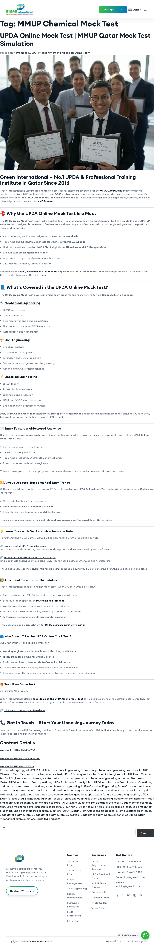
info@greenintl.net (135, 877)
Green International (40, 941)
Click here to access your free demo (24, 710)
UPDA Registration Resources (98, 865)
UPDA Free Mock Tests (101, 876)
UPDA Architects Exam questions (30, 782)
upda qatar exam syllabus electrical (57, 815)
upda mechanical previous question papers (34, 806)
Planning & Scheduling (73, 904)
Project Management (75, 881)
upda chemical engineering (62, 786)
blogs (15, 770)
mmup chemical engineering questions (113, 770)
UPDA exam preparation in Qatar (65, 624)
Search (4, 827)
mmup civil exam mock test (44, 774)
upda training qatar (49, 819)
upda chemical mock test (32, 790)
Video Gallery (99, 908)
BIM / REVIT (74, 920)
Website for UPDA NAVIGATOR (17, 750)
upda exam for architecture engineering (113, 794)
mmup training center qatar (42, 778)
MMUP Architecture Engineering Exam (63, 770)
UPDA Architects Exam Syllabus (72, 782)
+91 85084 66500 (132, 866)
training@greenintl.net (129, 886)
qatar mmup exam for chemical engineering (89, 778)
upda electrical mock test (36, 794)
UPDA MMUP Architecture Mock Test (86, 806)
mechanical (33, 271)
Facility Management (75, 895)
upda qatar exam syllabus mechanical (105, 815)
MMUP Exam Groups (98, 885)
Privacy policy (140, 941)
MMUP (33, 770)
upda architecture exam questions (22, 786)
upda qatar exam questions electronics (126, 810)
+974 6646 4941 (134, 861)
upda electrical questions (70, 794)
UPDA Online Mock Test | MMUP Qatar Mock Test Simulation (75, 39)
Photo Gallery (99, 902)
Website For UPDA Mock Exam (17, 766)
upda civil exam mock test (125, 790)
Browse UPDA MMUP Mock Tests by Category (30, 557)
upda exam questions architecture (38, 802)
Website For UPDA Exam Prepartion (20, 758)
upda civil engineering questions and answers (78, 790)
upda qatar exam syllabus (16, 815)
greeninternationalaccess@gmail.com (66, 52)
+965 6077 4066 (134, 871)
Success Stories (100, 897)
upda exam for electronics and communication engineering (75, 798)
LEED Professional (74, 913)
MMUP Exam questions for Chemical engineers (93, 774)
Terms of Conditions (117, 941)
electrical (51, 271)
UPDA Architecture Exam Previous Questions (122, 782)
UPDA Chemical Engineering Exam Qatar (107, 786)
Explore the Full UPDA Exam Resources (25, 545)
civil (22, 271)
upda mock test (121, 806)
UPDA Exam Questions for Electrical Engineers (91, 802)
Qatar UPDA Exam (74, 863)
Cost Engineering (77, 888)
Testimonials (98, 892)
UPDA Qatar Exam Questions (81, 810)
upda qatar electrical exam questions (38, 810)
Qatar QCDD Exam (74, 872)
